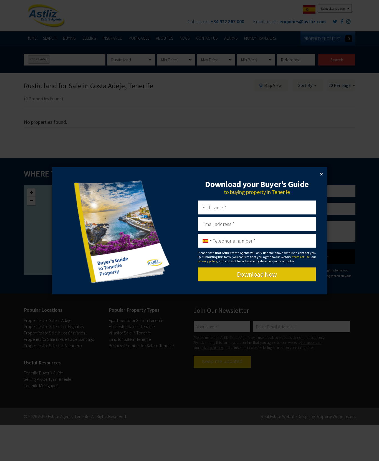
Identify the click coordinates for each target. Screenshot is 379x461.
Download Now (257, 274)
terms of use (301, 257)
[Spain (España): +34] (205, 240)
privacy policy (207, 261)
